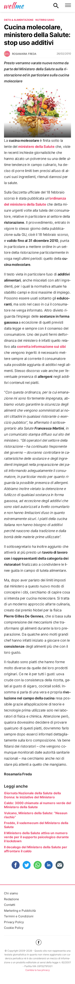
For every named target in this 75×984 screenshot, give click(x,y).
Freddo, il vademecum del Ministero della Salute (36, 825)
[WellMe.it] (14, 5)
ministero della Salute (36, 146)
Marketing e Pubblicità (20, 911)
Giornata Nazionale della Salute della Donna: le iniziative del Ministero (32, 795)
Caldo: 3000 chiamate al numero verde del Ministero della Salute (37, 805)
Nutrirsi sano (44, 19)
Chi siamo (11, 893)
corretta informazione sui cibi (41, 346)
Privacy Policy (14, 922)
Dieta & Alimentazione (18, 19)
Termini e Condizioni (18, 916)
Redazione (11, 899)
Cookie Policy (13, 928)
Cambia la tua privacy (37, 970)
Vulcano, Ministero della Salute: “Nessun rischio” (35, 815)
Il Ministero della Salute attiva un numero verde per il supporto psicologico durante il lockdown (36, 837)
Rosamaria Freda (24, 53)
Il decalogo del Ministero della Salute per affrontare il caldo (35, 849)
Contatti (9, 905)
